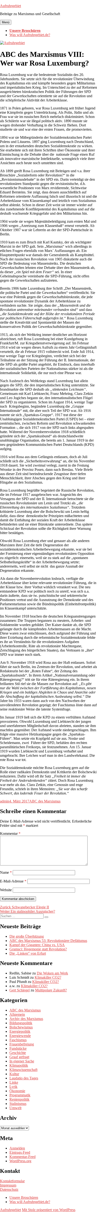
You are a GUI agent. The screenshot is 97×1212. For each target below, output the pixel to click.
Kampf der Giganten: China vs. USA (37, 945)
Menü (5, 22)
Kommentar (10, 834)
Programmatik (19, 1095)
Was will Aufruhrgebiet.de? (29, 35)
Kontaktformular (12, 1181)
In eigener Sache (21, 1061)
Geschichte (17, 1053)
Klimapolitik (18, 1065)
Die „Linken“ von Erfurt (27, 953)
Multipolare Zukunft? (51, 990)
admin (4, 801)
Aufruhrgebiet (10, 6)
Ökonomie (17, 1091)
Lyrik (13, 1087)
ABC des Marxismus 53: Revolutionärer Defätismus (48, 941)
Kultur (14, 1074)
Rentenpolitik (19, 1099)
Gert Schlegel (19, 990)
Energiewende (20, 1036)
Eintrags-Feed (19, 1152)
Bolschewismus (21, 1027)
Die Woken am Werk (52, 973)
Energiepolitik (19, 1031)
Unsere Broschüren (24, 31)
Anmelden (17, 1148)
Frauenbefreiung (21, 1044)
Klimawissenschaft (23, 1070)
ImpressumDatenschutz (9, 1187)
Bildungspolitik (20, 1023)
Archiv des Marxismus (26, 1019)
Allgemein (17, 1014)
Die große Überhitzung (26, 936)
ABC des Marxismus (45, 801)
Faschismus (18, 1040)
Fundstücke (18, 1048)
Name (6, 872)
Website (6, 890)
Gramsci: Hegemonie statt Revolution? (38, 949)
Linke (13, 1082)
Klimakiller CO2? (48, 977)
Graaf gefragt (19, 1057)
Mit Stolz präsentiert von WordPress (48, 1210)
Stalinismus (17, 1104)
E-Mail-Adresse (13, 881)
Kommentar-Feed (22, 1157)
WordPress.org (20, 1161)
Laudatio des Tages (23, 1078)
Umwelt (15, 1108)
